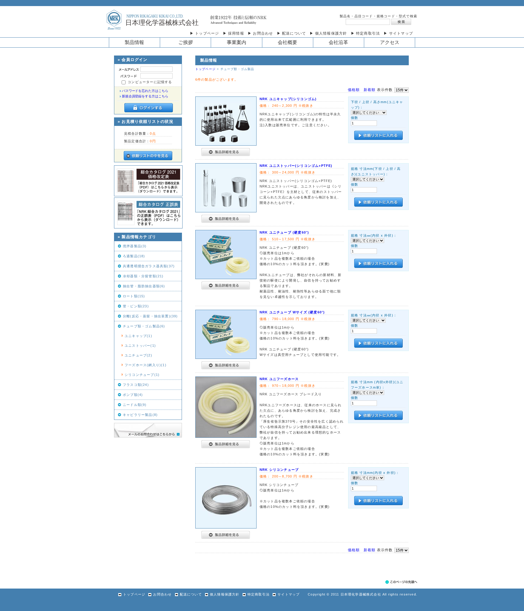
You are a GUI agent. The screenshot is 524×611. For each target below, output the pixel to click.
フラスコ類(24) (136, 385)
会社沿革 (338, 42)
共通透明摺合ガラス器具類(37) (149, 266)
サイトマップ (288, 594)
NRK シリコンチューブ (279, 469)
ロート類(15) (134, 296)
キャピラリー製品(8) (140, 415)
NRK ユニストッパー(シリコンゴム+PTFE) (296, 165)
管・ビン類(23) (136, 306)
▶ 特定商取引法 (365, 33)
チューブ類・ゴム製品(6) (144, 326)
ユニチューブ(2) (138, 355)
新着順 (370, 90)
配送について (191, 594)
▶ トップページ (204, 33)
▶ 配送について (291, 33)
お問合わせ (162, 594)
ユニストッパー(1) (140, 345)
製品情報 (134, 42)
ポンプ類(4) (133, 395)
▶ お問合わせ (260, 33)
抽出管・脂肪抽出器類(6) (144, 286)
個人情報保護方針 (225, 594)
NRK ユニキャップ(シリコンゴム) (288, 99)
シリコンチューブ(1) (142, 374)
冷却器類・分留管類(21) (143, 276)
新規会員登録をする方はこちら (145, 96)
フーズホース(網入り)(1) (145, 365)
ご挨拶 (185, 42)
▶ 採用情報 (233, 33)
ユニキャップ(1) (138, 336)
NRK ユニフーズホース (279, 379)
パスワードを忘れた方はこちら (145, 91)
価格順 (354, 90)
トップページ (205, 69)
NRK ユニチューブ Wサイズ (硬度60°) (292, 312)
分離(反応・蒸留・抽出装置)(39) (150, 316)
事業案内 (236, 42)
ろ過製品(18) (134, 256)
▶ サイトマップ (398, 33)
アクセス (389, 42)
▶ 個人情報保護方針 (328, 33)
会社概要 (287, 42)
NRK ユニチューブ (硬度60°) (284, 232)
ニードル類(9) (135, 405)
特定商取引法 (258, 594)
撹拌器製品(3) (135, 246)
